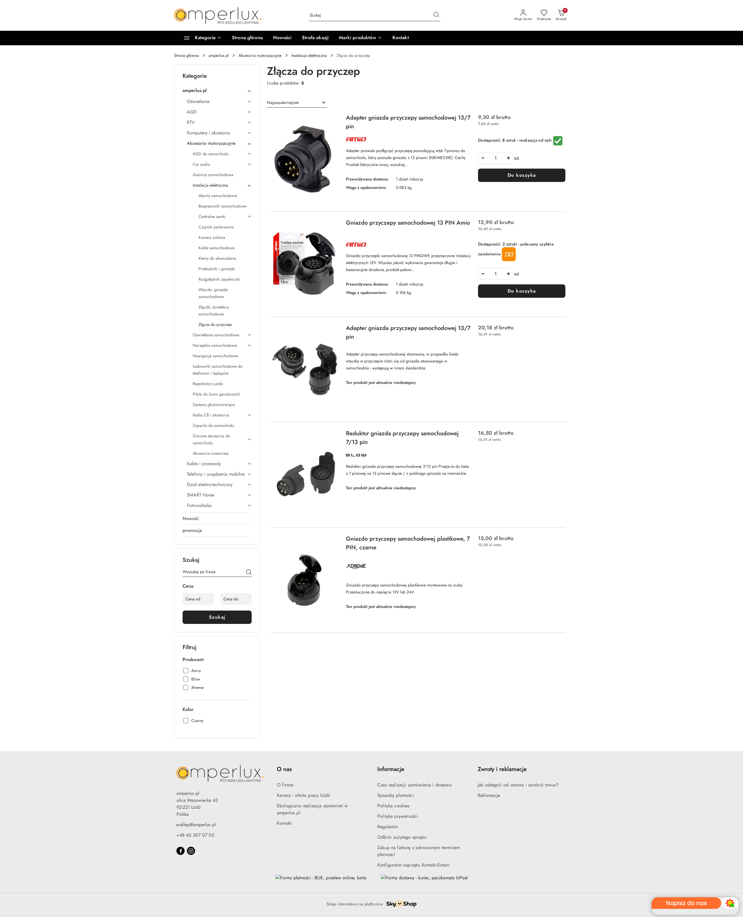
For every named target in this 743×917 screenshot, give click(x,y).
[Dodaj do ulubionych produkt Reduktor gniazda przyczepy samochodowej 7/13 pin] (332, 436)
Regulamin (387, 826)
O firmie (285, 784)
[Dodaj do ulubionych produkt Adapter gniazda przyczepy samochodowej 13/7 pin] (332, 120)
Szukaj (217, 617)
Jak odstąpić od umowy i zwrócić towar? (518, 784)
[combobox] (297, 103)
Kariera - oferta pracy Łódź (303, 795)
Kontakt (284, 823)
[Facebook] (180, 851)
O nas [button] (284, 769)
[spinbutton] (495, 158)
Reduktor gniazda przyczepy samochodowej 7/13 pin (402, 437)
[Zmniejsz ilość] (482, 158)
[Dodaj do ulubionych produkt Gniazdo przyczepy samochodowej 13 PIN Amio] (332, 225)
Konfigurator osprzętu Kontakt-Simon (413, 865)
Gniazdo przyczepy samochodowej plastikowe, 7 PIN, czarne (408, 543)
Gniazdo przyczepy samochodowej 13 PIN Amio (408, 223)
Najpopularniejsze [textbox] (283, 102)
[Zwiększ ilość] (508, 158)
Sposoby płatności (395, 795)
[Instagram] (191, 851)
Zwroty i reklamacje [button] (502, 769)
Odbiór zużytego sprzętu (401, 837)
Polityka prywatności (397, 816)
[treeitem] (217, 90)
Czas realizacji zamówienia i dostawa (414, 784)
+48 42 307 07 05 (195, 835)
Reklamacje (489, 795)
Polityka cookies (393, 805)
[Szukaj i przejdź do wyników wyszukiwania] (436, 15)
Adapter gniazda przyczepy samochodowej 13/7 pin (408, 122)
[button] (360, 38)
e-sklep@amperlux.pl (196, 824)
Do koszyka (522, 175)
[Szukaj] (249, 572)
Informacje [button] (390, 769)
